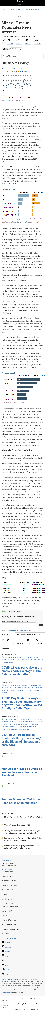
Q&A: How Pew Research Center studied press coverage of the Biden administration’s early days (22, 740)
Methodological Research (11, 929)
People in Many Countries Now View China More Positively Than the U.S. (23, 839)
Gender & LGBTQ (8, 903)
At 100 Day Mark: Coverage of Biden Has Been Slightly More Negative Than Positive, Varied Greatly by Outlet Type (22, 703)
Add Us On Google (16, 49)
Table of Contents (9, 56)
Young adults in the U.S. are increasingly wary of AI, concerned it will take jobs (22, 831)
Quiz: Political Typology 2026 (17, 825)
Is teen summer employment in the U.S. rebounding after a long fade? (21, 847)
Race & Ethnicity (8, 890)
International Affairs (9, 881)
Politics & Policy (7, 876)
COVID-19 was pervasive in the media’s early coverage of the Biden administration (22, 671)
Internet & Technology (10, 920)
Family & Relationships (10, 906)
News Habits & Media (9, 925)
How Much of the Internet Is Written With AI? (23, 818)
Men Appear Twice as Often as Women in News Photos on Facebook (22, 772)
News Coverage (26, 630)
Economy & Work (8, 911)
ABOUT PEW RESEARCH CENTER (11, 979)
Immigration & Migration (10, 885)
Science (4, 915)
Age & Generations (8, 899)
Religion (5, 894)
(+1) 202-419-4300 (8, 869)
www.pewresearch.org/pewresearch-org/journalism (19, 492)
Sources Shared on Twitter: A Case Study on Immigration (21, 801)
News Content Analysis (13, 630)
